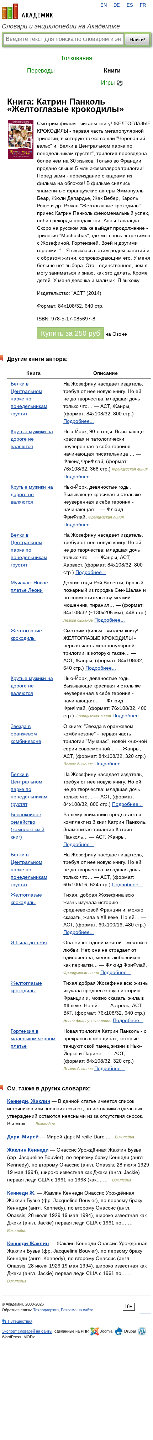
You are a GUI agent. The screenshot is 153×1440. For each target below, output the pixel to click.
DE (117, 5)
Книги (112, 71)
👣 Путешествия (17, 1321)
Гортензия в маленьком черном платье (33, 1038)
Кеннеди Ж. (21, 1193)
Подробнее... (78, 421)
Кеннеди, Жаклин (28, 1101)
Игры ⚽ (112, 83)
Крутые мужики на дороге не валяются (32, 439)
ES (130, 5)
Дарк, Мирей (23, 1136)
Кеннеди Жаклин (28, 1243)
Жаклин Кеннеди (28, 1150)
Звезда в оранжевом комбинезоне (26, 733)
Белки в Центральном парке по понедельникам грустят (29, 398)
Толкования (76, 58)
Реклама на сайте (77, 1310)
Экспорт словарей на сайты (27, 1331)
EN (103, 5)
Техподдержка (46, 1310)
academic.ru (27, 11)
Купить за (70, 333)
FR (143, 5)
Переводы (41, 71)
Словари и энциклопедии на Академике (61, 26)
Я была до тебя (29, 942)
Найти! (137, 39)
